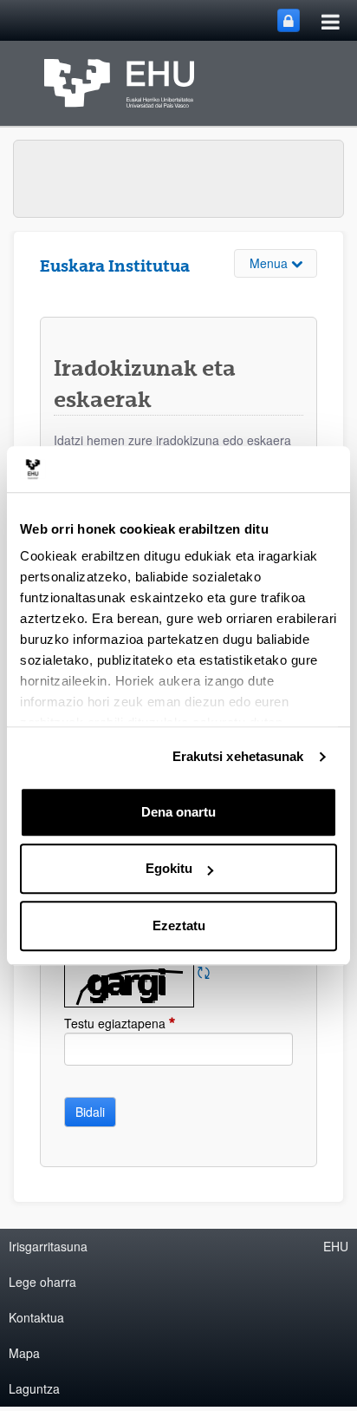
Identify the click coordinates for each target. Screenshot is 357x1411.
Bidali (90, 1111)
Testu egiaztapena (154, 1023)
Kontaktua (36, 1317)
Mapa (24, 1353)
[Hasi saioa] (288, 20)
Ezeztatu (179, 925)
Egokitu (169, 868)
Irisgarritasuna (48, 1246)
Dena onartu (178, 811)
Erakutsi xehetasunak (238, 756)
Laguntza (34, 1388)
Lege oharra (42, 1281)
